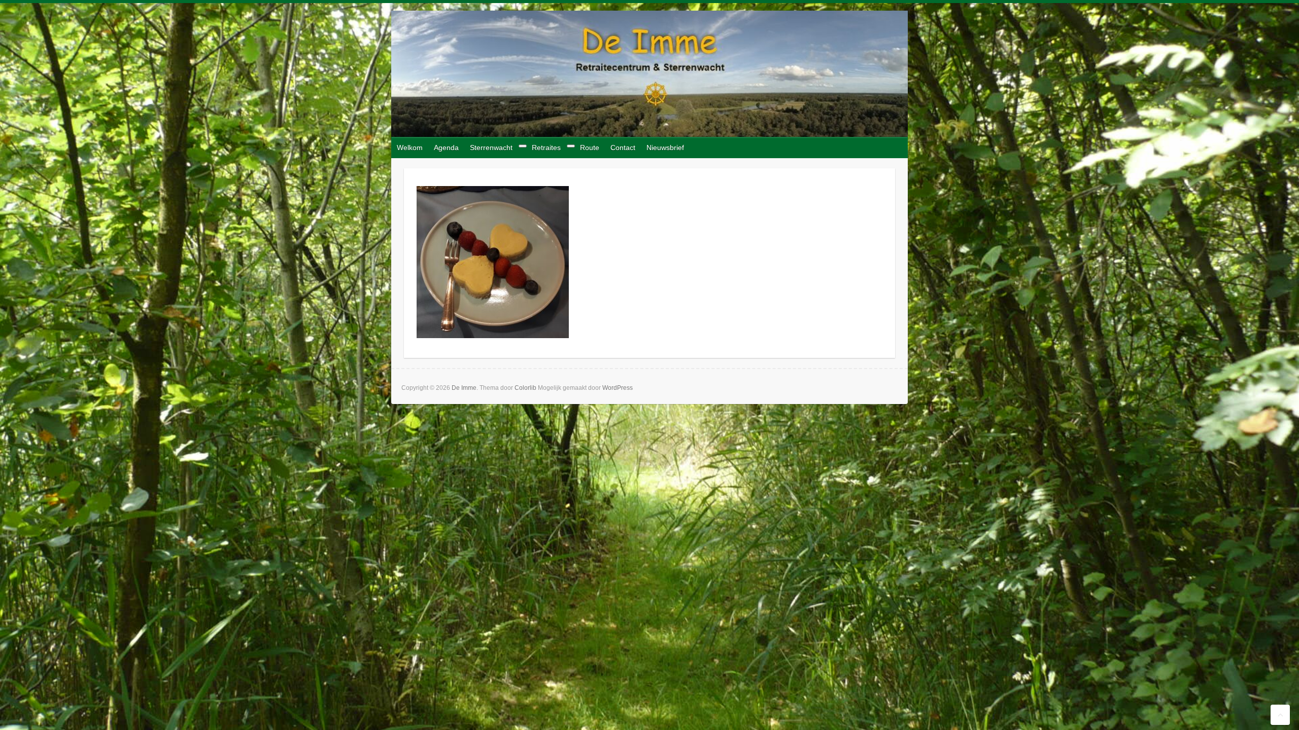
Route (589, 147)
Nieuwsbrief (665, 147)
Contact (622, 147)
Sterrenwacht (491, 147)
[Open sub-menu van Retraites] (571, 146)
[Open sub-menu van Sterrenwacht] (523, 146)
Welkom (410, 147)
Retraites (546, 147)
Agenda (446, 147)
